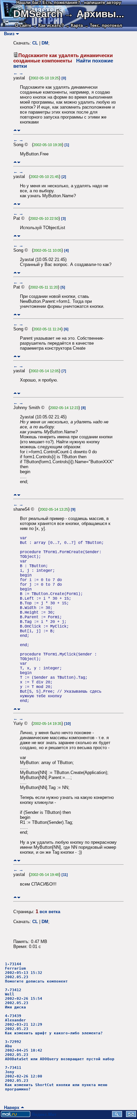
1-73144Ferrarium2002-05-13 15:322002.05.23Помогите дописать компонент (36, 973)
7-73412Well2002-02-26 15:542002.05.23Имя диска (23, 998)
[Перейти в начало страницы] (15, 130)
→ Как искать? (48, 25)
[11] (65, 875)
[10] (67, 724)
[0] (64, 78)
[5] (63, 287)
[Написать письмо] (131, 1115)
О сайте (23, 25)
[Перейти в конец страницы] (19, 130)
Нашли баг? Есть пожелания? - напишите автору (68, 2)
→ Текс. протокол (103, 25)
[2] (64, 177)
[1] (67, 145)
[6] (66, 329)
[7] (64, 371)
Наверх (10, 1107)
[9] (73, 509)
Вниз (8, 33)
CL (35, 43)
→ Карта (74, 25)
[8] (83, 408)
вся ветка (50, 911)
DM (45, 43)
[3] (63, 218)
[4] (66, 250)
